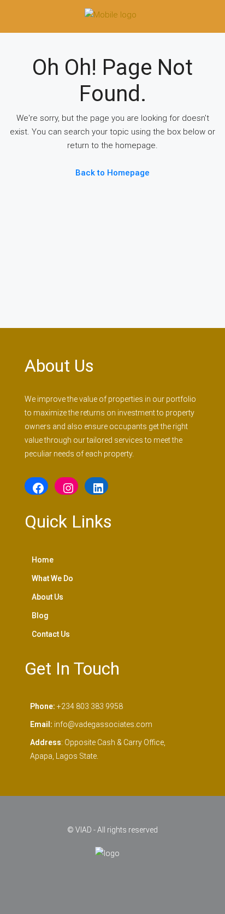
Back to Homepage (112, 173)
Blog (40, 615)
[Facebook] (36, 488)
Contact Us (51, 634)
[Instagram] (66, 488)
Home (43, 559)
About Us (47, 597)
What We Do (52, 578)
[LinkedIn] (96, 488)
